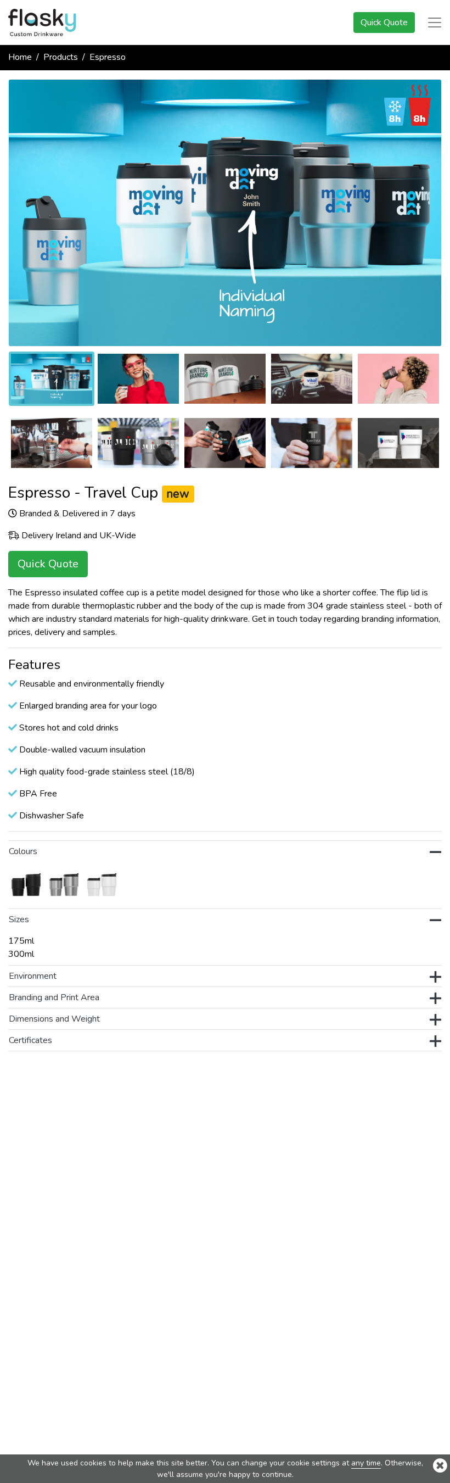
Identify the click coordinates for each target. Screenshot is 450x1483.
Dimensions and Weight (54, 1019)
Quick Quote (384, 22)
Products (60, 57)
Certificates (30, 1040)
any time (366, 1463)
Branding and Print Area (54, 997)
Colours (23, 851)
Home (20, 57)
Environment (33, 976)
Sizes (19, 919)
